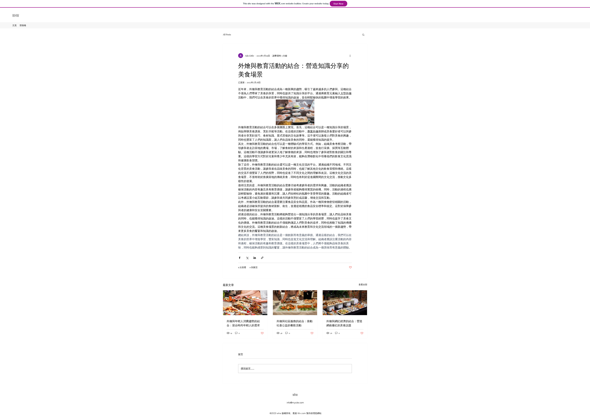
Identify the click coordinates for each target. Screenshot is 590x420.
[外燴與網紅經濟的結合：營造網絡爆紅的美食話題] (345, 302)
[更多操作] (350, 55)
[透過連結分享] (262, 257)
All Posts (227, 34)
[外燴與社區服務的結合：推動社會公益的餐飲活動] (295, 302)
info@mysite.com (295, 402)
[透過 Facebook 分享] (239, 257)
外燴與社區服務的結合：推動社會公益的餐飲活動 (295, 323)
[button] (363, 34)
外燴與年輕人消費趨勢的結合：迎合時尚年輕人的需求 (243, 323)
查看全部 (363, 284)
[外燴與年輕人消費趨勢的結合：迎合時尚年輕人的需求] (245, 302)
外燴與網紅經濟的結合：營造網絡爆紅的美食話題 (344, 323)
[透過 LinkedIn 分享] (254, 257)
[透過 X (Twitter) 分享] (247, 257)
